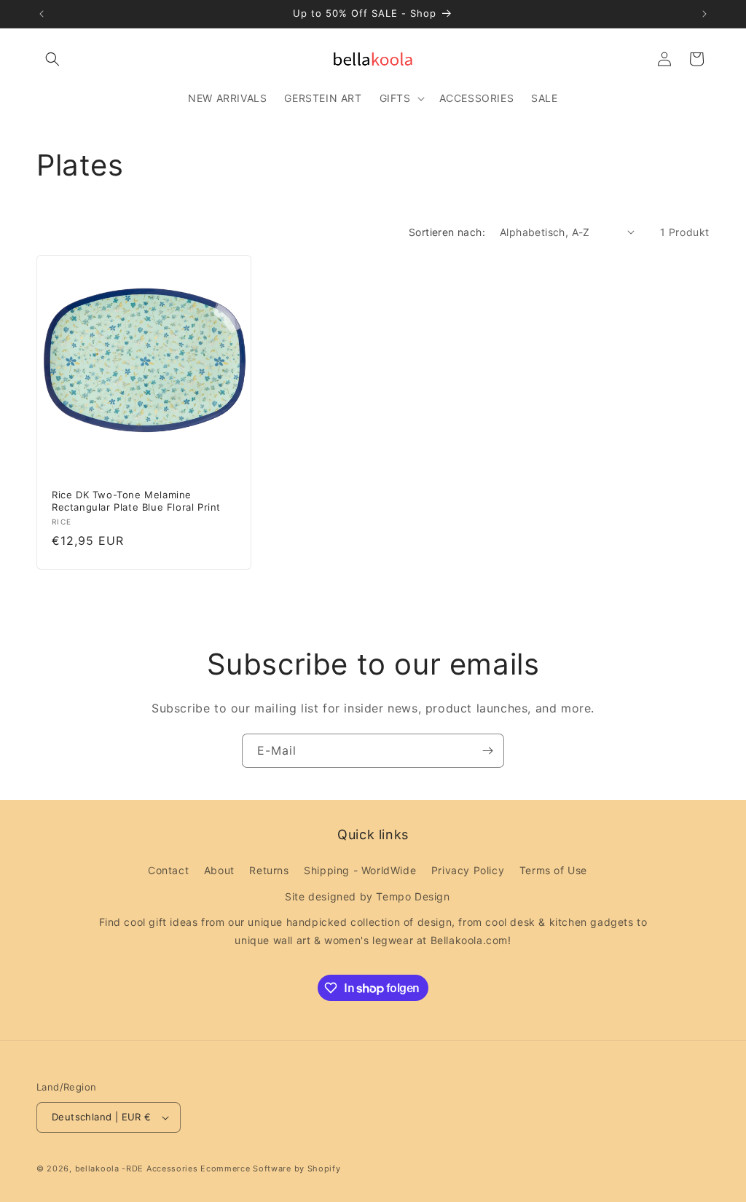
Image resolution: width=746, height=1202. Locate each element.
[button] (52, 59)
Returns (268, 870)
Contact (168, 870)
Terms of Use (553, 870)
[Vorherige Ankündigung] (41, 14)
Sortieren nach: (447, 232)
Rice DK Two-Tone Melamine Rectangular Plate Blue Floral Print (136, 500)
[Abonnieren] (487, 751)
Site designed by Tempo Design (367, 896)
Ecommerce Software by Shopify (270, 1168)
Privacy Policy (467, 870)
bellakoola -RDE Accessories (136, 1168)
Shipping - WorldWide (360, 870)
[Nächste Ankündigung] (704, 14)
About (219, 870)
